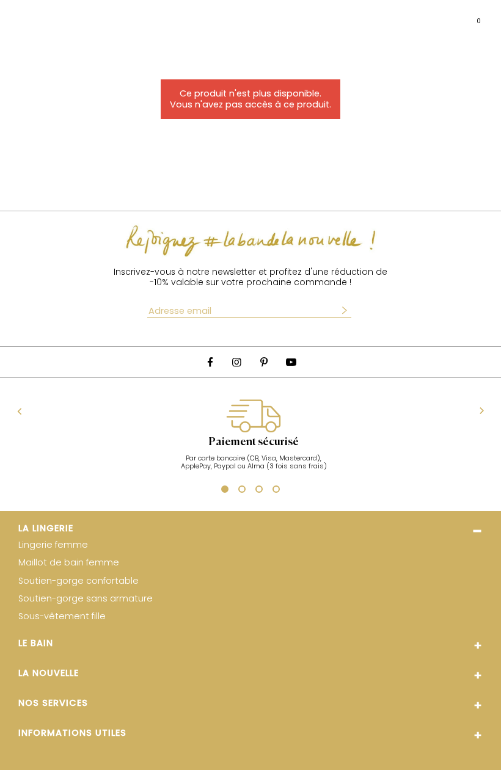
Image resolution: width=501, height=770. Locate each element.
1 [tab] (223, 490)
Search (62, 16)
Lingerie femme (53, 545)
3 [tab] (259, 491)
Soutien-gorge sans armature (85, 599)
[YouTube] (290, 362)
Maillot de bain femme (68, 563)
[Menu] (21, 16)
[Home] (236, 15)
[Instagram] (237, 362)
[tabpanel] (253, 440)
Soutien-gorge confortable (78, 581)
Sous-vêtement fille (62, 616)
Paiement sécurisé (253, 442)
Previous (20, 411)
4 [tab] (276, 491)
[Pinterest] (263, 362)
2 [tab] (242, 491)
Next (482, 411)
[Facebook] (210, 362)
